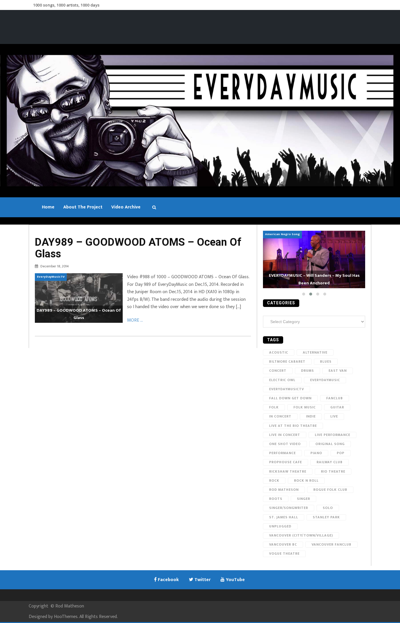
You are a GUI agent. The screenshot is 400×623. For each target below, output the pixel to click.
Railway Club (330, 462)
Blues (325, 361)
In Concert (280, 416)
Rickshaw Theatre (287, 471)
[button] (303, 294)
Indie (311, 416)
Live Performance (332, 435)
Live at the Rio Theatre (293, 426)
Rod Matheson (284, 490)
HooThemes (66, 617)
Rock (274, 480)
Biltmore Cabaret (287, 361)
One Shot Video (285, 444)
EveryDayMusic (325, 380)
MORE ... (135, 320)
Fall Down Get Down (290, 398)
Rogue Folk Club (330, 490)
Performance (282, 453)
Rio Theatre (333, 471)
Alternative (315, 352)
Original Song (330, 444)
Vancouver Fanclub (331, 544)
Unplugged (280, 526)
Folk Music (304, 407)
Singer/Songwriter (288, 508)
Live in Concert (284, 435)
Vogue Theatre (284, 553)
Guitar (337, 407)
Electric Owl (282, 380)
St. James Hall (283, 517)
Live (334, 416)
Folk (274, 407)
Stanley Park (326, 517)
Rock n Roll (306, 480)
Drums (307, 371)
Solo (328, 508)
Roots (275, 499)
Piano (316, 453)
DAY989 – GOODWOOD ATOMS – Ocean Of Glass (138, 248)
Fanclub (334, 398)
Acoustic (278, 352)
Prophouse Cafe (285, 462)
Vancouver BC (283, 544)
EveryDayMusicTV (286, 389)
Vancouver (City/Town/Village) (301, 535)
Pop (340, 453)
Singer (303, 499)
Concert (277, 371)
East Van (338, 371)
